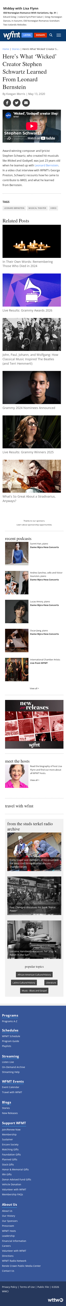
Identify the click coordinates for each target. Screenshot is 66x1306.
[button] (51, 35)
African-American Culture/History (34, 974)
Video (53, 208)
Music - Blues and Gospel (34, 990)
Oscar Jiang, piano (39, 630)
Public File (43, 1287)
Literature (51, 982)
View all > (34, 688)
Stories (16, 49)
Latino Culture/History (24, 982)
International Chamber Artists (45, 659)
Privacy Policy (9, 1287)
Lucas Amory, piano (40, 601)
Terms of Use (27, 1287)
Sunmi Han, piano (39, 543)
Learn (19, 524)
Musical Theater (37, 208)
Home (6, 49)
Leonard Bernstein (46, 165)
